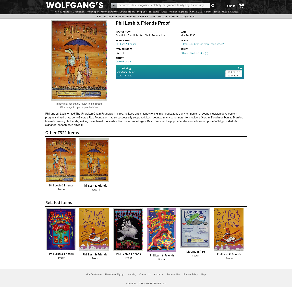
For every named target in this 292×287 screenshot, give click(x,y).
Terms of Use (173, 274)
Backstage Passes (158, 11)
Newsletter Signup (114, 274)
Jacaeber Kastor (116, 16)
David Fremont (123, 61)
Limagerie (131, 16)
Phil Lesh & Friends (126, 44)
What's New (156, 16)
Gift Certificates (94, 274)
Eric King (101, 16)
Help (203, 274)
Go (213, 5)
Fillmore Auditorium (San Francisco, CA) (203, 44)
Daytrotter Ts (188, 16)
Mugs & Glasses (230, 11)
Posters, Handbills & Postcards (69, 11)
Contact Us (145, 274)
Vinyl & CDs (196, 11)
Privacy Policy (191, 274)
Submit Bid (143, 16)
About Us (158, 274)
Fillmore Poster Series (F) (194, 53)
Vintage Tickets (127, 11)
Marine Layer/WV (109, 11)
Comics (208, 11)
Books (217, 11)
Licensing (131, 274)
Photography (93, 11)
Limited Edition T (172, 16)
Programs (142, 11)
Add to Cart (233, 72)
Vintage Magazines (178, 11)
